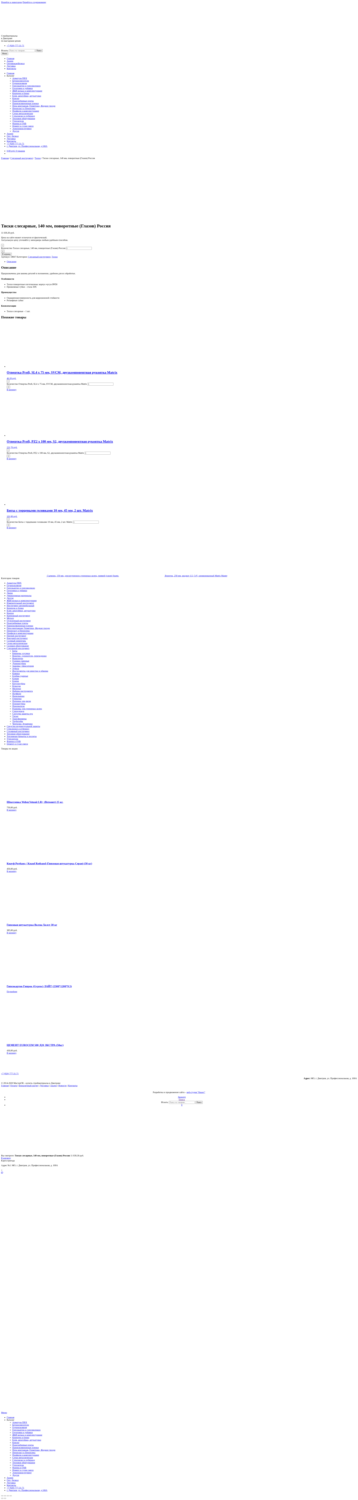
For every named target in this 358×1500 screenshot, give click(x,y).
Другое (15, 131)
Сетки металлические (22, 113)
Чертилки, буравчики (22, 724)
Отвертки (17, 698)
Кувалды (16, 686)
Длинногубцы (19, 663)
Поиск (39, 51)
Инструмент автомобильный (20, 605)
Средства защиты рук (22, 714)
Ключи (15, 681)
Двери (10, 593)
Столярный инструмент (18, 731)
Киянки (16, 673)
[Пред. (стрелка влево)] (2, 1498)
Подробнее (12, 991)
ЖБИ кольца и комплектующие (27, 91)
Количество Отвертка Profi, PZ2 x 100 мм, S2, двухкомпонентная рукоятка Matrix (45, 453)
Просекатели (18, 706)
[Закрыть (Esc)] (2, 1495)
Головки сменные (20, 661)
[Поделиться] (5, 1495)
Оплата (13, 1085)
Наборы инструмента (22, 691)
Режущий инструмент (17, 638)
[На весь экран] (8, 1495)
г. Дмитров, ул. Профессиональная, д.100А (27, 146)
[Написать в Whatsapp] (179, 1172)
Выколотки (17, 658)
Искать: (4, 50)
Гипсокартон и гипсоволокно (26, 86)
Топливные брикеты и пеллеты (22, 736)
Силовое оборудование (18, 646)
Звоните (182, 1097)
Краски (15, 98)
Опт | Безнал (13, 136)
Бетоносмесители (20, 81)
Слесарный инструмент (21, 158)
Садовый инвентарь (16, 641)
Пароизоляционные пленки (25, 103)
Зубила (15, 668)
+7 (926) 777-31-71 (15, 45)
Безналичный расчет (28, 1085)
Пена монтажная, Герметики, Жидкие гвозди (33, 106)
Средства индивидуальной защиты (23, 726)
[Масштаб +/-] (11, 1495)
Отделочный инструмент (19, 621)
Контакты (11, 68)
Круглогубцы (18, 683)
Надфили (16, 693)
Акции (10, 61)
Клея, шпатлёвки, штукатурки (26, 96)
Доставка (11, 66)
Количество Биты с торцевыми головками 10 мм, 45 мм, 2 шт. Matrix (39, 522)
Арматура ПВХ (19, 78)
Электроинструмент (22, 128)
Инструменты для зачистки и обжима (30, 671)
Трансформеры (19, 719)
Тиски (38, 158)
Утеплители (18, 121)
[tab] (182, 261)
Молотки (16, 688)
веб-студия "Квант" (196, 1092)
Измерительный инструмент (20, 603)
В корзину (6, 254)
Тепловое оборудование (23, 118)
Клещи (15, 678)
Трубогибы (17, 721)
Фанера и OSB (19, 123)
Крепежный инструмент (18, 615)
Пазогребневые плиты (23, 101)
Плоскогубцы (18, 704)
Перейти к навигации (11, 2)
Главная (10, 58)
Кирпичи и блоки (20, 93)
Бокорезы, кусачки (21, 653)
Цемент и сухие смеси (23, 126)
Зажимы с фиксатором (23, 666)
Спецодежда (18, 711)
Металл (10, 618)
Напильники (18, 696)
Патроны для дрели (21, 701)
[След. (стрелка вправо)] (5, 1498)
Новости (62, 1085)
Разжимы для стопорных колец (27, 709)
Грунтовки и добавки (22, 88)
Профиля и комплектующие (25, 111)
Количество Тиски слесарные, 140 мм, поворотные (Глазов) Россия (33, 248)
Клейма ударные (20, 676)
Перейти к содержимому (34, 2)
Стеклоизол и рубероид (23, 116)
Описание (11, 261)
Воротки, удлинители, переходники (29, 656)
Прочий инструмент (16, 636)
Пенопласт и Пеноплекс (24, 108)
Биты (14, 651)
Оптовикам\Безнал (16, 63)
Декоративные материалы (19, 595)
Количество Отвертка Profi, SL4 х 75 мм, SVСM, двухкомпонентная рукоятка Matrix (47, 384)
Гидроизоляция (19, 83)
